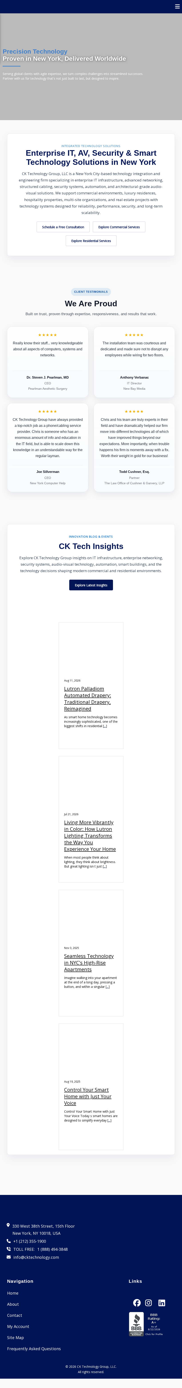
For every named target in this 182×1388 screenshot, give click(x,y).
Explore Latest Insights (91, 585)
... (105, 726)
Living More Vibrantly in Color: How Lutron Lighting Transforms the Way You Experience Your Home (90, 835)
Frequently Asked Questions (34, 1348)
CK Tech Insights (91, 546)
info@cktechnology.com (36, 1257)
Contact (14, 1315)
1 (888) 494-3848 (52, 1249)
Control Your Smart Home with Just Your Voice (87, 1096)
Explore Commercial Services (119, 227)
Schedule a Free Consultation (63, 227)
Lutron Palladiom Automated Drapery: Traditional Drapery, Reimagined (87, 698)
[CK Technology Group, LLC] (24, 6)
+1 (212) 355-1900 (29, 1241)
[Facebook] (137, 1298)
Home (12, 1293)
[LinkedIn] (161, 1298)
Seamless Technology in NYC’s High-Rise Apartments (89, 962)
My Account (18, 1326)
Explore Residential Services (91, 241)
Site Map (15, 1337)
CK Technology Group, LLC (96, 1366)
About (13, 1304)
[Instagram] (148, 1298)
